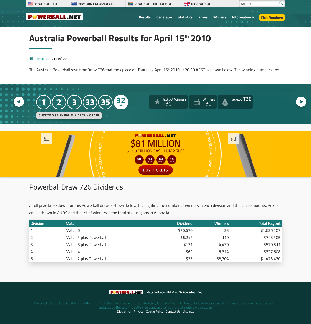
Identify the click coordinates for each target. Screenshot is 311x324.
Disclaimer (124, 311)
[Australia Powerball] (54, 16)
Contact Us (173, 311)
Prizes (203, 17)
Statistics (185, 17)
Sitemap (188, 311)
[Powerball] (31, 58)
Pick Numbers (272, 17)
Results (145, 17)
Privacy (138, 311)
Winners (220, 17)
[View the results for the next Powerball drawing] (301, 101)
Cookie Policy (154, 311)
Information (241, 17)
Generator (164, 17)
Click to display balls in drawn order (69, 115)
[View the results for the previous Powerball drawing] (19, 101)
